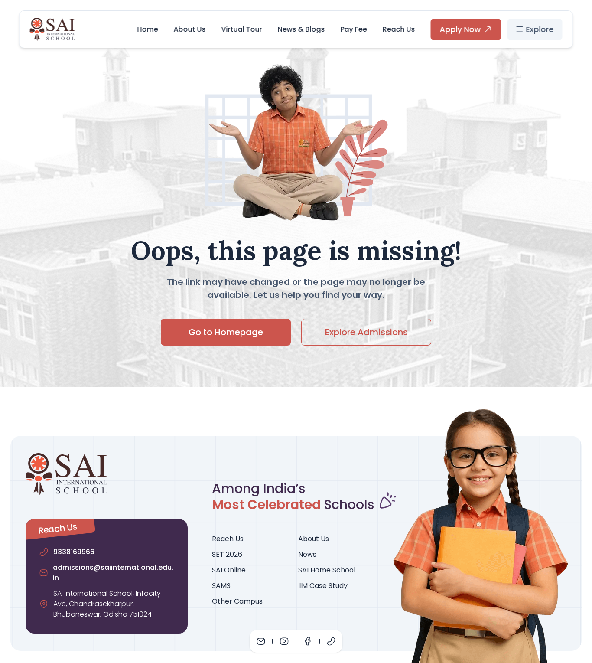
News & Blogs (301, 29)
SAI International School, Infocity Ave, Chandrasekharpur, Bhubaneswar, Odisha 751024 (107, 603)
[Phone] (331, 641)
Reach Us (399, 29)
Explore (540, 29)
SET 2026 (227, 554)
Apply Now (460, 29)
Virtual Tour (241, 29)
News (307, 554)
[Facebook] (307, 641)
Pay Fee (354, 29)
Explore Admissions (366, 332)
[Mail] (261, 641)
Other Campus (237, 601)
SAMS (221, 586)
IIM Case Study (323, 586)
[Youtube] (284, 641)
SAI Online (229, 570)
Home (147, 29)
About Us (190, 29)
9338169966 (73, 552)
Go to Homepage (226, 332)
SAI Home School (326, 570)
